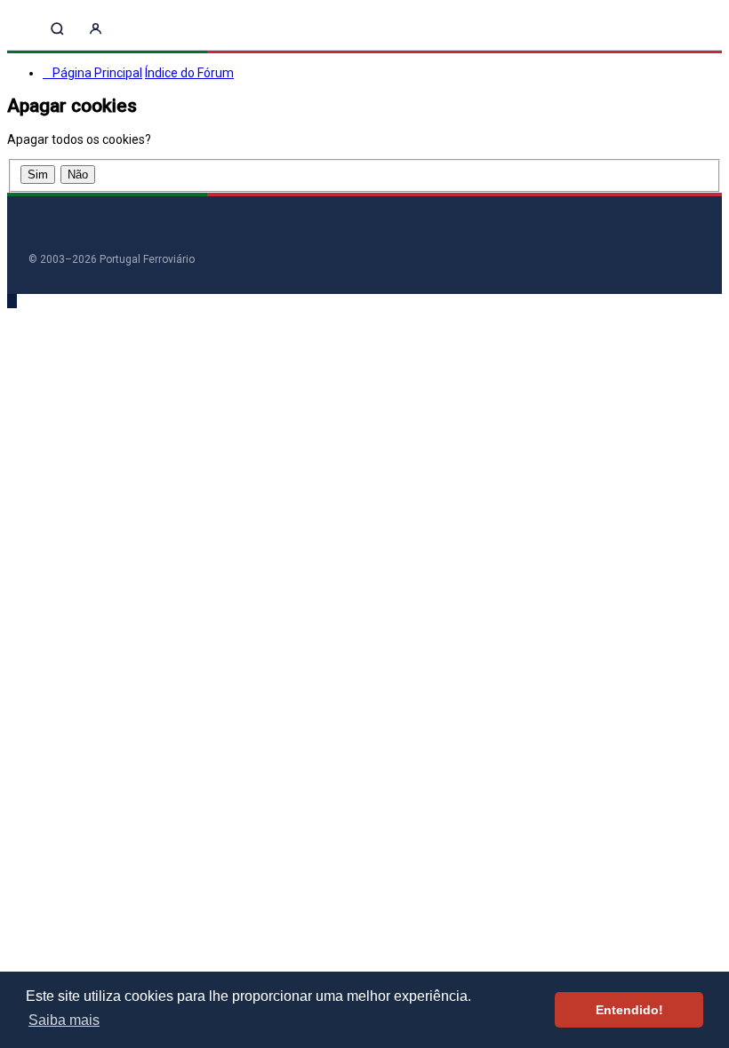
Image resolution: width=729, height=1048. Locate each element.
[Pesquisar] (57, 29)
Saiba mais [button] (64, 1020)
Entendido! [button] (629, 1010)
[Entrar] (95, 29)
